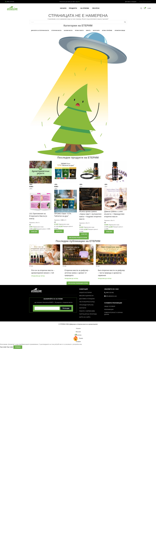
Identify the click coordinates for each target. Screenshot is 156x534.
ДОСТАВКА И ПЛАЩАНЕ (87, 298)
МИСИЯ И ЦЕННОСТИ (86, 295)
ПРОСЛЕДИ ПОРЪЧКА (86, 305)
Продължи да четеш (38, 276)
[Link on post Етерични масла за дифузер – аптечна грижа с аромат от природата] (78, 255)
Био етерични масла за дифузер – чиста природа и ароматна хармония (111, 272)
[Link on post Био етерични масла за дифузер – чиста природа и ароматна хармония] (111, 255)
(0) (30, 224)
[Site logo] (12, 8)
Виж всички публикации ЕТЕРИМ (78, 283)
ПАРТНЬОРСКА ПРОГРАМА (88, 314)
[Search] (141, 8)
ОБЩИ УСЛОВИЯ (109, 306)
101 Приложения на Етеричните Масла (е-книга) (38, 216)
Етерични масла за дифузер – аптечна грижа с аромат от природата (77, 272)
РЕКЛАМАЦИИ (108, 309)
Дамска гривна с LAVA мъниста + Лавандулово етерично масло (114, 214)
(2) (55, 222)
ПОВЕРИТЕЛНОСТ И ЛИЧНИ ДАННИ (113, 313)
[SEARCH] (125, 22)
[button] (34, 231)
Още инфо (6, 347)
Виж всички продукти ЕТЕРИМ (78, 237)
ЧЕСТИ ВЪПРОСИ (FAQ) (87, 301)
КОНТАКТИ (82, 308)
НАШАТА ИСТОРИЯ (85, 292)
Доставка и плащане (130, 1)
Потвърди (66, 308)
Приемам (18, 347)
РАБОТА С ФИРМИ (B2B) (87, 311)
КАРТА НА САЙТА (84, 317)
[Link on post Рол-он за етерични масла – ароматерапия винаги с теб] (44, 255)
